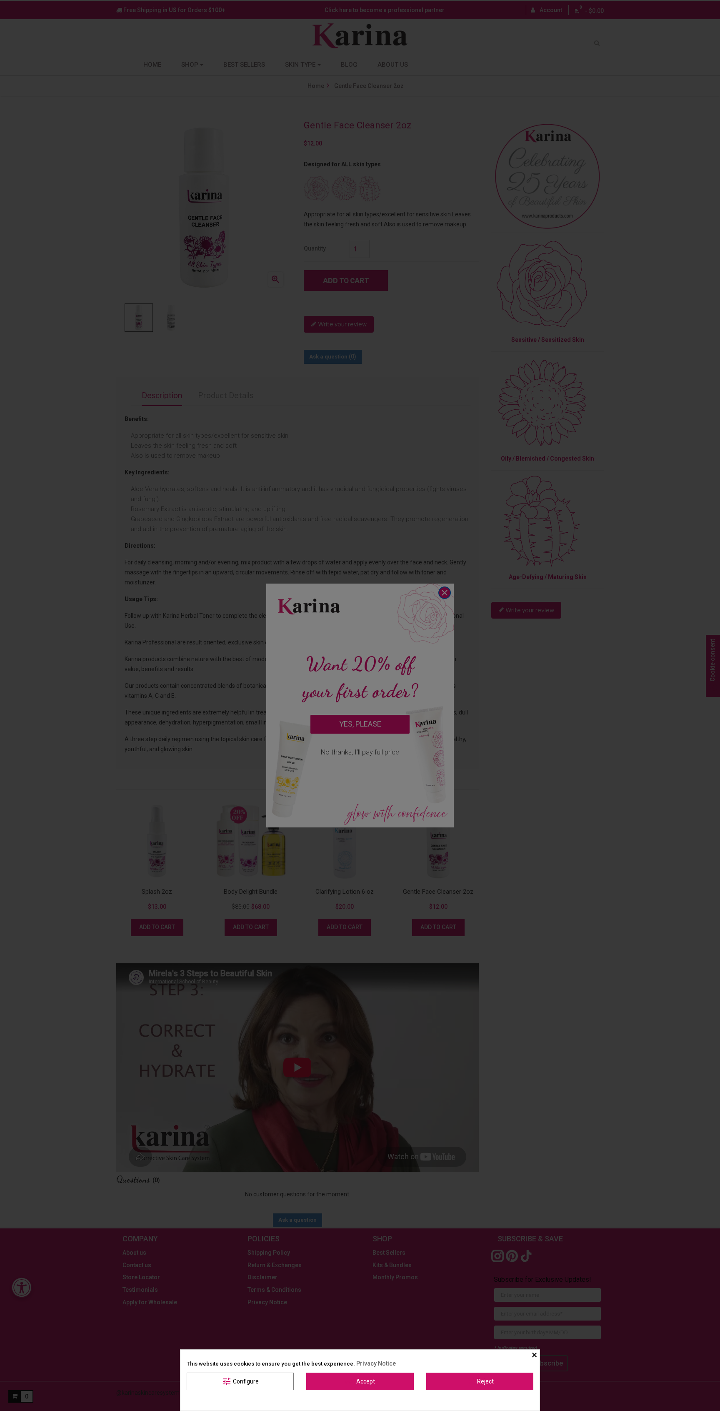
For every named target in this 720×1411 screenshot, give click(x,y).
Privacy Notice (376, 1363)
